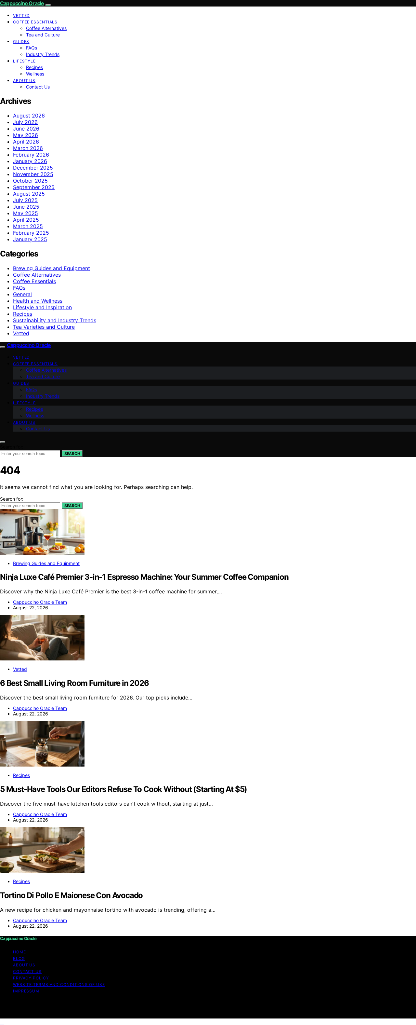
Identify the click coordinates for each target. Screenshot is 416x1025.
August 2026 (29, 115)
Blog (19, 958)
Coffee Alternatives (46, 28)
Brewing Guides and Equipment (51, 268)
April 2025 (26, 219)
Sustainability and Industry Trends (54, 320)
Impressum (26, 991)
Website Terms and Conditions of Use (59, 984)
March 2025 (28, 226)
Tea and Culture (43, 34)
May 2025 (25, 213)
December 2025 (33, 167)
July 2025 (25, 200)
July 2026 (25, 122)
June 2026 (26, 128)
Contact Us (38, 87)
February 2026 (31, 154)
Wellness (35, 73)
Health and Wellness (37, 301)
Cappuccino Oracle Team (40, 602)
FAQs (31, 47)
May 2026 (25, 135)
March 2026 (28, 148)
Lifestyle (24, 61)
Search (72, 453)
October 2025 (30, 180)
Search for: (11, 447)
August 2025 (29, 193)
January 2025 (30, 239)
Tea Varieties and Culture (44, 327)
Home (19, 951)
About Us (24, 80)
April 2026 (26, 141)
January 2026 (30, 161)
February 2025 (31, 232)
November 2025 (33, 174)
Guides (21, 41)
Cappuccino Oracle (22, 3)
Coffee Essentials (35, 22)
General (22, 294)
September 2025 (34, 187)
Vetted (21, 15)
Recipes (34, 67)
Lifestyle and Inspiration (42, 307)
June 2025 (26, 206)
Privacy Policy (31, 978)
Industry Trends (42, 54)
